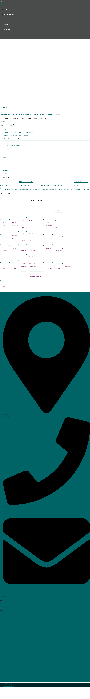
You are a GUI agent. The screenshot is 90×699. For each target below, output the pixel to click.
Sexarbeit (4, 189)
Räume (4, 693)
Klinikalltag (7, 185)
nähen (55, 185)
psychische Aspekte (85, 185)
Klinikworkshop (12, 185)
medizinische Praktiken (37, 185)
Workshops (87, 189)
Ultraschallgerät (51, 189)
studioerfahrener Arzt (36, 189)
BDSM (4, 157)
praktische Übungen (73, 185)
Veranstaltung (5, 170)
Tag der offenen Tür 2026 (9, 129)
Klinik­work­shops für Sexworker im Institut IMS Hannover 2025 (30, 114)
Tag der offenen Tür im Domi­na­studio (11, 138)
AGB (4, 685)
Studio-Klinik (31, 189)
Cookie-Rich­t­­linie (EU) (8, 686)
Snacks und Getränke (21, 189)
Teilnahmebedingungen (44, 189)
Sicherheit (9, 189)
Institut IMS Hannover (81, 182)
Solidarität (26, 189)
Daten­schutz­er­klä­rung (9, 684)
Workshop (5, 173)
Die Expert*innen (7, 691)
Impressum (5, 687)
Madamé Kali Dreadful (29, 185)
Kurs (23, 185)
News (4, 167)
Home (4, 689)
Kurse (4, 163)
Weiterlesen (2, 121)
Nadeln (43, 185)
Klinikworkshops (18, 185)
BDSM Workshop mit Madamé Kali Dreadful (13, 142)
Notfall (52, 185)
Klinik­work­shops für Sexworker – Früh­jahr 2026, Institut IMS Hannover (18, 132)
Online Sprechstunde (60, 185)
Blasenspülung (29, 182)
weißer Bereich (76, 189)
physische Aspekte (67, 185)
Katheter (2, 185)
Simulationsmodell (15, 189)
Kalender (5, 697)
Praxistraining (79, 185)
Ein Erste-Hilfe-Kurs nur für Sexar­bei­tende (12, 145)
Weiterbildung (69, 189)
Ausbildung (5, 154)
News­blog (5, 695)
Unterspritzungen (59, 189)
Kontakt (5, 683)
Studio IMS (5, 107)
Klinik (4, 160)
